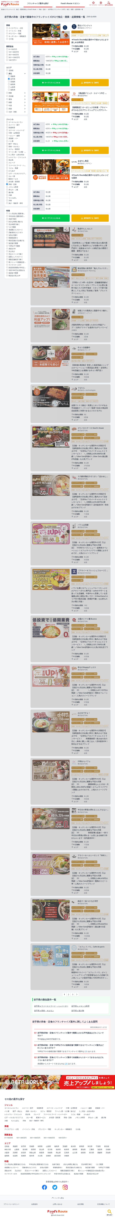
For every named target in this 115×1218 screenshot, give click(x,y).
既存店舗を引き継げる (16, 240)
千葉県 (98, 1146)
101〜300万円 (14, 52)
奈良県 (23, 1153)
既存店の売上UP (14, 276)
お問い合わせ (57, 1204)
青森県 (12, 76)
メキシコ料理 (13, 187)
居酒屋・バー (13, 138)
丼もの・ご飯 (13, 190)
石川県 (50, 1149)
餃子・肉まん (13, 144)
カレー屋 (12, 176)
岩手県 (12, 79)
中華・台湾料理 (14, 133)
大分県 (40, 1156)
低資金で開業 (13, 273)
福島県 (12, 90)
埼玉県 (90, 1146)
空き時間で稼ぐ (14, 224)
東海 (10, 99)
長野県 (33, 1149)
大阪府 (6, 1153)
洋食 (10, 200)
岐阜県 (66, 1149)
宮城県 (12, 82)
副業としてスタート (16, 257)
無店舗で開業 (13, 243)
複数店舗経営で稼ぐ (16, 259)
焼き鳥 (11, 160)
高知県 (108, 1153)
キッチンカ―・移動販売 (17, 36)
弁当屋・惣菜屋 (14, 181)
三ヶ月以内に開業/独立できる (15, 213)
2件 (86, 1051)
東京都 (106, 1146)
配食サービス (13, 179)
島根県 (50, 1153)
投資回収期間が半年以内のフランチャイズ (16, 267)
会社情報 (80, 1204)
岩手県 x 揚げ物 (77, 1010)
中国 (10, 105)
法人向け (12, 251)
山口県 (75, 1153)
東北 (10, 73)
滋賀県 (99, 1149)
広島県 (66, 1153)
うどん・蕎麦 (13, 168)
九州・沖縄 (13, 112)
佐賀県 (15, 1156)
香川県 (91, 1153)
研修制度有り (13, 238)
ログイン (101, 5)
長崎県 (23, 1156)
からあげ (12, 171)
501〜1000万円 (14, 57)
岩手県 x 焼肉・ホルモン (44, 1010)
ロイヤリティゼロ (15, 265)
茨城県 (65, 1146)
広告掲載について (103, 1204)
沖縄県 (66, 1156)
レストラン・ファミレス (17, 157)
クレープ (12, 163)
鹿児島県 (57, 1156)
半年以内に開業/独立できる (15, 216)
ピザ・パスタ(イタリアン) (15, 173)
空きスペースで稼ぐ (16, 254)
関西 (10, 102)
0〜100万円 (13, 49)
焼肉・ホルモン (14, 146)
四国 (10, 109)
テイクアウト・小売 (16, 28)
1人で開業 (12, 227)
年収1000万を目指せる (17, 270)
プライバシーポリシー (11, 1204)
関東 (10, 93)
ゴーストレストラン (16, 122)
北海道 (11, 70)
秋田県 (12, 84)
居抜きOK (12, 249)
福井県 (58, 1149)
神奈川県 (7, 1149)
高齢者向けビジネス (16, 232)
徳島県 (83, 1153)
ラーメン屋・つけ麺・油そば (16, 152)
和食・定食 (42, 9)
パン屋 (11, 141)
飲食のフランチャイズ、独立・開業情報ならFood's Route (18, 9)
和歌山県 (32, 1153)
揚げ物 (11, 192)
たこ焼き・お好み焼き (16, 154)
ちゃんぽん (13, 198)
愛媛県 (99, 1153)
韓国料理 (12, 127)
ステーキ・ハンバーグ (16, 130)
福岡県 (6, 1156)
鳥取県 (41, 1153)
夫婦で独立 (13, 219)
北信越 (11, 96)
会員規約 (34, 1204)
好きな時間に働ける (16, 222)
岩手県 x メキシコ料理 (80, 1006)
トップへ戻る (59, 1198)
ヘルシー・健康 (14, 136)
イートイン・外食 (15, 31)
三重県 (91, 1149)
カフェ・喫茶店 (14, 149)
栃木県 (73, 1146)
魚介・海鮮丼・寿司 (16, 203)
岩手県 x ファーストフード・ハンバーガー (51, 1006)
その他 (11, 39)
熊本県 (31, 1156)
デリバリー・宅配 (15, 33)
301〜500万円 (14, 55)
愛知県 (83, 1149)
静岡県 (75, 1149)
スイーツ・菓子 (14, 125)
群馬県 (81, 1146)
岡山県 (58, 1153)
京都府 (108, 1149)
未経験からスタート (16, 230)
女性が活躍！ (13, 235)
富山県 (41, 1149)
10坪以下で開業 (14, 246)
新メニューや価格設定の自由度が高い (16, 262)
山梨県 (16, 1149)
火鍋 (10, 195)
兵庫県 (15, 1153)
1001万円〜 (13, 60)
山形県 (12, 87)
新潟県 (25, 1149)
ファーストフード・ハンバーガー (16, 165)
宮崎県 (48, 1156)
